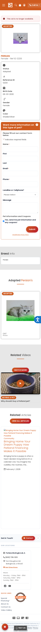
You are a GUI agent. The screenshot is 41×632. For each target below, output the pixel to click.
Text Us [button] (22, 628)
